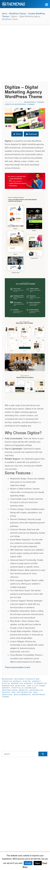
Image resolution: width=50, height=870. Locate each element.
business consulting (27, 679)
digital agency (32, 681)
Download (32, 134)
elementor (40, 683)
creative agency (11, 681)
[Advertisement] (25, 52)
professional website (15, 690)
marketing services (13, 685)
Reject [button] (37, 863)
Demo (18, 134)
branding (7, 679)
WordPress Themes (17, 13)
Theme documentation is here (17, 667)
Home (4, 13)
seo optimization (22, 692)
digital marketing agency (17, 683)
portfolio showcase (24, 688)
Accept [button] (28, 863)
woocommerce (22, 694)
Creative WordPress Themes (20, 104)
